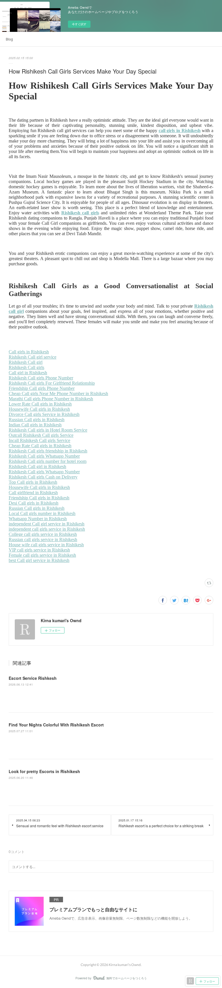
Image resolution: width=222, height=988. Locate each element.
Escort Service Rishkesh (33, 678)
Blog (9, 38)
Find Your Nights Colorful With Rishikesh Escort (56, 725)
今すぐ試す (79, 24)
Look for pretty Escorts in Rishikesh (44, 771)
